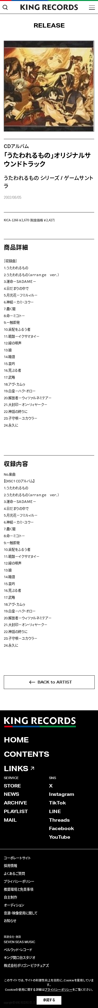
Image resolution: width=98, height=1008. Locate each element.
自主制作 (10, 897)
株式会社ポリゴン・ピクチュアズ (26, 966)
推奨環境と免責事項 (18, 889)
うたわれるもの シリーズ (31, 178)
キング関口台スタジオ (19, 958)
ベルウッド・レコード (18, 950)
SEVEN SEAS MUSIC (19, 942)
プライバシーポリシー (19, 881)
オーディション (14, 905)
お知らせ (10, 921)
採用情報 (10, 866)
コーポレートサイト (17, 858)
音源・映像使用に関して (21, 913)
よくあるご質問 (14, 874)
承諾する (49, 1000)
